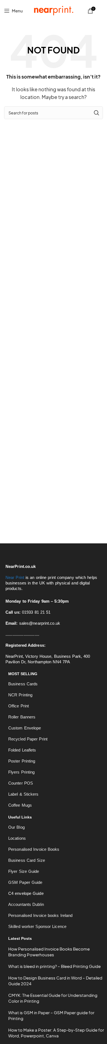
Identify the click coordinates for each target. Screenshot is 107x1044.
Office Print (18, 706)
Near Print (14, 577)
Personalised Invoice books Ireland (40, 915)
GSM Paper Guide (25, 882)
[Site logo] (53, 10)
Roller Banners (21, 717)
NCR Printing (20, 695)
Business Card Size (26, 860)
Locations (17, 838)
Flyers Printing (21, 772)
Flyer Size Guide (23, 871)
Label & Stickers (23, 794)
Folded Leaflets (22, 750)
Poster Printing (21, 761)
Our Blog (16, 827)
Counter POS (20, 783)
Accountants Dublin (26, 904)
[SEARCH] (96, 112)
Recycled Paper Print (27, 739)
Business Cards (23, 683)
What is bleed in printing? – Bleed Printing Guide (54, 966)
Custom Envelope (24, 728)
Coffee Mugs (20, 805)
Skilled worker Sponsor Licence (37, 926)
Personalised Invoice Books (34, 849)
